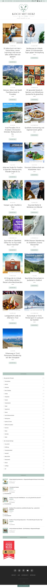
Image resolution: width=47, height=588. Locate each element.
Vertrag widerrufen (23, 585)
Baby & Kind (7, 456)
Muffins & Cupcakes (9, 424)
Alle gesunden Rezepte (9, 378)
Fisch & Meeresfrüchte (9, 415)
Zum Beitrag (34, 57)
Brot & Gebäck (8, 390)
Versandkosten (7, 493)
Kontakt (14, 575)
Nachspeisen (7, 418)
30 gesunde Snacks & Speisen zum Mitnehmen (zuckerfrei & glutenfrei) (34, 92)
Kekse (6, 430)
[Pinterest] (23, 570)
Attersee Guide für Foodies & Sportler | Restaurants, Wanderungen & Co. (13, 169)
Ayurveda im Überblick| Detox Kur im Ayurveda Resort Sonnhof (12, 243)
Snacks (34, 84)
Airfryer (6, 384)
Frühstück (7, 387)
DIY (5, 468)
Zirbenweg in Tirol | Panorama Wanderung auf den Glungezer (12, 355)
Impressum (32, 575)
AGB (19, 575)
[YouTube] (27, 570)
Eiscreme (7, 427)
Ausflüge (6, 465)
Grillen (6, 437)
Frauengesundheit (8, 450)
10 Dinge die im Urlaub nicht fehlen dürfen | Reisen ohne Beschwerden (12, 280)
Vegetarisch (7, 409)
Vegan (6, 406)
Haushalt (7, 453)
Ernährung (34, 122)
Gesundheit (13, 42)
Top (24, 582)
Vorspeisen (7, 396)
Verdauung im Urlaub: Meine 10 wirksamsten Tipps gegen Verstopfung (34, 50)
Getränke (7, 434)
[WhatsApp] (31, 570)
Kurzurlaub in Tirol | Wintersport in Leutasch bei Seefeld (34, 318)
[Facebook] (15, 570)
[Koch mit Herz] (23, 11)
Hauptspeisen (8, 403)
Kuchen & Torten (8, 421)
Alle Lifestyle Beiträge (14, 161)
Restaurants (34, 272)
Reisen (12, 84)
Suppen (6, 399)
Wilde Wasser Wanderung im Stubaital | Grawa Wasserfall (34, 243)
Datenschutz (25, 575)
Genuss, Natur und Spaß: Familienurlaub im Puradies (12, 92)
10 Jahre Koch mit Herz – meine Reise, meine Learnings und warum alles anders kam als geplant (12, 52)
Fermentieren (7, 381)
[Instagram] (19, 570)
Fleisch (6, 412)
